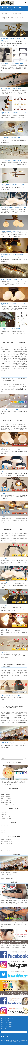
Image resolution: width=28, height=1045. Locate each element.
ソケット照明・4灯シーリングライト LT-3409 (11, 160)
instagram (7, 1036)
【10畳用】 (3, 493)
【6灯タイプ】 (4, 652)
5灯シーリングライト (5, 832)
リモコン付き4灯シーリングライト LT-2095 (10, 137)
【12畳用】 (3, 516)
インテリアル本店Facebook (1, 1036)
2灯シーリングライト (5, 825)
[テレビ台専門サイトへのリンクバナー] (14, 891)
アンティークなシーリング (6, 843)
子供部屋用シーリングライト (7, 802)
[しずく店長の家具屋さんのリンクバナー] (14, 987)
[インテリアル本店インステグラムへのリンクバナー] (14, 964)
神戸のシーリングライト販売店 (6, 1024)
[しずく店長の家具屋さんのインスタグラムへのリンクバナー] (14, 1010)
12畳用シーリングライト (6, 818)
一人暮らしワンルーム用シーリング (8, 804)
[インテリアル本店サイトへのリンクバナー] (14, 936)
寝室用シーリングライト (6, 794)
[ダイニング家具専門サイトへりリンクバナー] (14, 914)
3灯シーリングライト (5, 827)
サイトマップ (3, 1028)
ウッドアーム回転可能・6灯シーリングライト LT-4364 (12, 184)
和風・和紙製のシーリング (6, 841)
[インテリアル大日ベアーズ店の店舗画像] (14, 863)
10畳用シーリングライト (6, 816)
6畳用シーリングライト (5, 812)
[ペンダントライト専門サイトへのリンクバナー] (14, 772)
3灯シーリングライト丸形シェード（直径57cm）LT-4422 (13, 207)
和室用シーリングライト (6, 796)
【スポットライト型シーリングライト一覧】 (10, 695)
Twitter (5, 1036)
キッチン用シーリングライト (7, 798)
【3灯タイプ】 (4, 582)
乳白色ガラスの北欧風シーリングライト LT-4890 (11, 231)
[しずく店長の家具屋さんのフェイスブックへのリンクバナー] (14, 1000)
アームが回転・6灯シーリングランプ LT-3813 (11, 88)
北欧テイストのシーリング (6, 839)
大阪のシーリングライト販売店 (6, 1022)
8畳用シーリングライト (5, 814)
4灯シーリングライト (5, 830)
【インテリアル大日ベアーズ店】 (8, 742)
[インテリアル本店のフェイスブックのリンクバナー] (14, 954)
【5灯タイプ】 (4, 629)
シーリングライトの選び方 (6, 1020)
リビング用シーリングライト (7, 792)
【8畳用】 (3, 471)
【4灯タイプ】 (4, 605)
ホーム (3, 13)
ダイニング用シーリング (6, 800)
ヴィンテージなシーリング (6, 850)
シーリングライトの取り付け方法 (7, 1018)
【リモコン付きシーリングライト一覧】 (9, 409)
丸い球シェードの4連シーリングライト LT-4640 (11, 279)
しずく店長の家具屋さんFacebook (3, 1036)
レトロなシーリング (5, 845)
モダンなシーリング (5, 848)
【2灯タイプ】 (4, 558)
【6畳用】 (3, 448)
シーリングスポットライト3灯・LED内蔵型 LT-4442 (12, 63)
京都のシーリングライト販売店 (7, 878)
